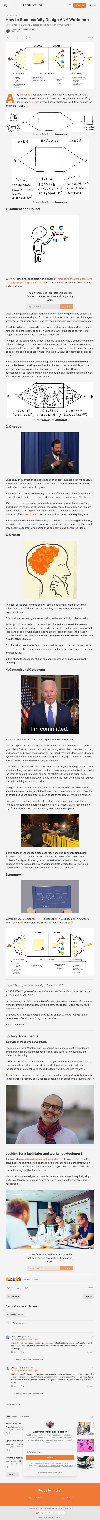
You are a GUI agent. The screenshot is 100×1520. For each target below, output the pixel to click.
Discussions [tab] (24, 1417)
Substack (40, 1517)
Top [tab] (8, 1417)
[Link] (2, 209)
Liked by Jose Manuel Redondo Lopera (26, 1339)
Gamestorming (61, 134)
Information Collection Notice (49, 1466)
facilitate (34, 102)
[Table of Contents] (2, 760)
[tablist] (16, 1314)
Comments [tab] (11, 1314)
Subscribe (79, 5)
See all (11, 1474)
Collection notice (68, 1508)
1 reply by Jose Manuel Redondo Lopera (29, 1359)
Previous (15, 1296)
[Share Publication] (70, 5)
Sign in (92, 5)
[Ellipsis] (93, 1337)
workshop (24, 94)
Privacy (54, 1508)
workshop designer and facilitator (39, 1159)
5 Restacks (34, 1279)
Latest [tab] (14, 1417)
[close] (73, 1421)
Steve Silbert (16, 1336)
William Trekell (17, 1368)
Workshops (11, 15)
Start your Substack (45, 1513)
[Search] (64, 5)
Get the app (59, 1513)
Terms (60, 1508)
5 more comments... (13, 1404)
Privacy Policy (68, 1466)
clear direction (31, 514)
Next (87, 1296)
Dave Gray (46, 134)
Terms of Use (61, 1463)
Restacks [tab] (21, 1314)
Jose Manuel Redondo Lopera (22, 29)
